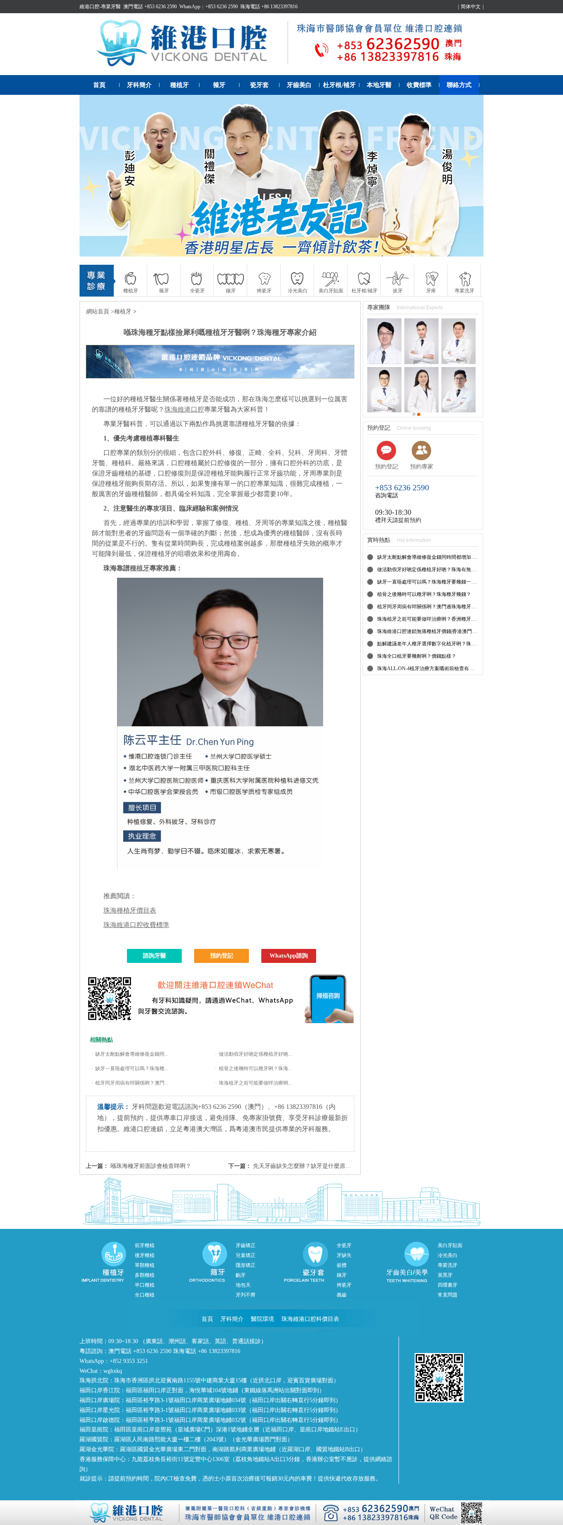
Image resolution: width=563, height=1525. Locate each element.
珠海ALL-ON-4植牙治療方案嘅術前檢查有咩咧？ (430, 668)
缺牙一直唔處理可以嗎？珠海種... (131, 1068)
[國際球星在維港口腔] (281, 176)
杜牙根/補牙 (339, 85)
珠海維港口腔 (184, 409)
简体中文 (471, 6)
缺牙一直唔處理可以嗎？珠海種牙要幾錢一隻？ (429, 582)
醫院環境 (262, 1319)
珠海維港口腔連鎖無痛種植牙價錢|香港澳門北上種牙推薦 (439, 631)
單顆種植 (145, 1265)
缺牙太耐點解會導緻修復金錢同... (131, 1054)
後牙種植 (145, 1255)
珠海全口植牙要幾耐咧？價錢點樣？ (416, 656)
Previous (94, 175)
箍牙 (219, 85)
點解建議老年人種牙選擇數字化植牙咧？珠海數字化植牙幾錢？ (446, 644)
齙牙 (241, 1275)
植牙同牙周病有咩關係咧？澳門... (131, 1083)
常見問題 (447, 1295)
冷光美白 (447, 1255)
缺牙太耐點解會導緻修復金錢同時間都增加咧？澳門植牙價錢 (444, 557)
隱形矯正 (246, 1265)
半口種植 (145, 1285)
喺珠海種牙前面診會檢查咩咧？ (150, 1166)
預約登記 (221, 956)
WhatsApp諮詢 (289, 956)
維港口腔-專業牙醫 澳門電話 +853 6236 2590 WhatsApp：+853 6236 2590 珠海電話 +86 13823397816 (189, 6)
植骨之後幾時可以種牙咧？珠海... (255, 1068)
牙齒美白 (299, 85)
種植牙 (179, 85)
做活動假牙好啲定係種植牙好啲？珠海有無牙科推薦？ (436, 569)
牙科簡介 (139, 85)
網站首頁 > (100, 311)
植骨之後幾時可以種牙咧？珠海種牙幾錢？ (424, 594)
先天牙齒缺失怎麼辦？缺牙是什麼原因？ (305, 1166)
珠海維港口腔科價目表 (310, 1319)
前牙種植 (145, 1245)
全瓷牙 (344, 1245)
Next (469, 175)
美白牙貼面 (450, 1245)
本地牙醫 (379, 85)
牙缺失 (344, 1255)
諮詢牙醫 (154, 956)
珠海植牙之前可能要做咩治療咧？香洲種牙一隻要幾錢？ (439, 619)
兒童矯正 (246, 1255)
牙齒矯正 (246, 1245)
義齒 (342, 1295)
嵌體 (342, 1265)
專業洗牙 (447, 1265)
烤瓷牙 (344, 1285)
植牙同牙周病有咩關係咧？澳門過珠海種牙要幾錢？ (434, 607)
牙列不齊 (246, 1295)
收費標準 (419, 85)
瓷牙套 (259, 85)
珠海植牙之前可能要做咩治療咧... (255, 1083)
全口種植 (145, 1295)
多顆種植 (145, 1275)
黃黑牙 (445, 1275)
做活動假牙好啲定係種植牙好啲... (255, 1054)
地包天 (243, 1285)
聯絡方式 (459, 85)
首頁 (99, 85)
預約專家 (421, 467)
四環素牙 (447, 1285)
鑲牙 (342, 1275)
